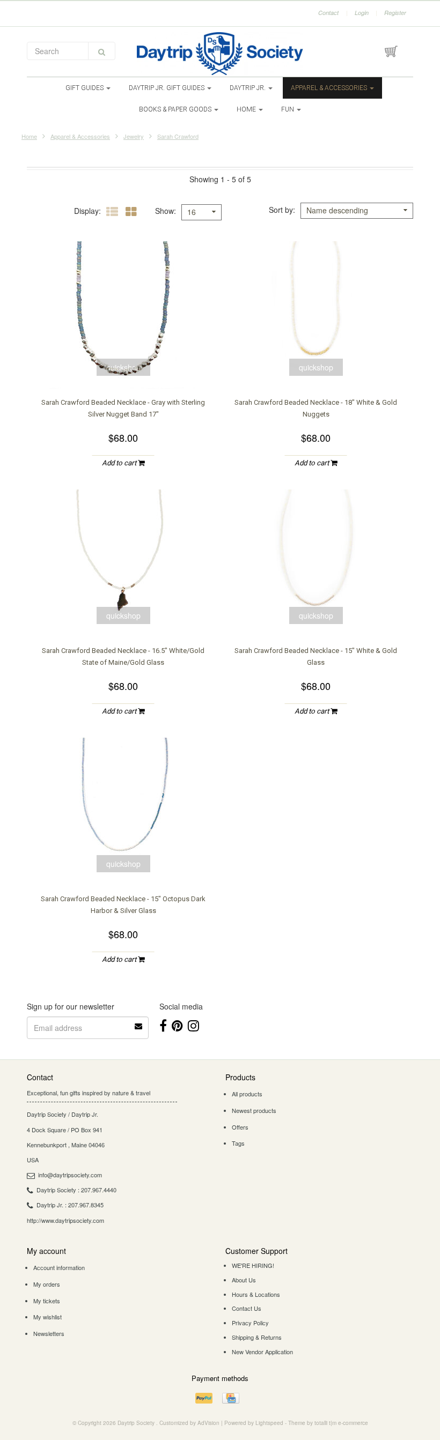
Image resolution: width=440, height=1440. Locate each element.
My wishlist (47, 1316)
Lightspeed (269, 1423)
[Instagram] (193, 1024)
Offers (240, 1127)
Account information (59, 1267)
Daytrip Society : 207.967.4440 (76, 1189)
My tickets (46, 1300)
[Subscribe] (139, 1022)
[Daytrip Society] (220, 53)
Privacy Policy (250, 1322)
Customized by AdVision (189, 1423)
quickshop (123, 367)
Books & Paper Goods (176, 109)
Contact (328, 13)
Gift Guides (85, 88)
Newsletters (48, 1333)
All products (247, 1093)
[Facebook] (163, 1024)
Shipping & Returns (257, 1337)
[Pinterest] (177, 1024)
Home (247, 109)
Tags (238, 1143)
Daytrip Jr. (248, 88)
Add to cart (120, 463)
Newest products (254, 1110)
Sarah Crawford (178, 136)
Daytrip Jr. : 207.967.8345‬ (70, 1204)
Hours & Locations (256, 1294)
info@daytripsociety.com (70, 1174)
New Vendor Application (262, 1351)
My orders (46, 1284)
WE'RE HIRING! (253, 1265)
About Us (244, 1279)
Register (395, 13)
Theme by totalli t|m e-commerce (328, 1423)
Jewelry (133, 136)
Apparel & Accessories (330, 88)
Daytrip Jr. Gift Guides (167, 88)
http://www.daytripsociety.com (65, 1220)
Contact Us (246, 1308)
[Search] (101, 51)
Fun (288, 109)
